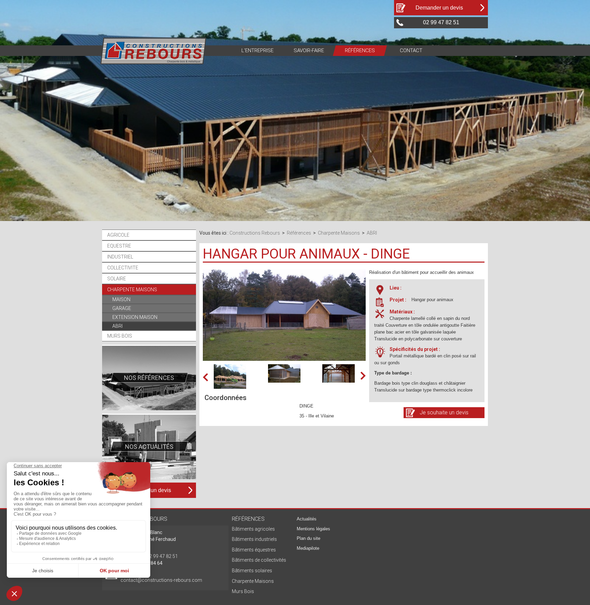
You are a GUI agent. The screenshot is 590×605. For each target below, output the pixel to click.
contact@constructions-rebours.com (161, 580)
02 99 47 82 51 (162, 556)
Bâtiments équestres (254, 549)
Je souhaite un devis (444, 412)
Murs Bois (243, 591)
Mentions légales (313, 528)
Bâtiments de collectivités (259, 560)
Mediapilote (308, 548)
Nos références (149, 377)
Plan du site (308, 538)
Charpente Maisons (253, 581)
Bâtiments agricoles (253, 529)
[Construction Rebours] (153, 50)
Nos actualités (149, 446)
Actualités (307, 518)
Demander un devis (439, 8)
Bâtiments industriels (254, 539)
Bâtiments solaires (252, 570)
